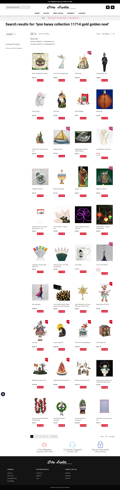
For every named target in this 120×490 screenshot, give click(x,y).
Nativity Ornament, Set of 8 (82, 380)
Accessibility (10, 481)
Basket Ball (99, 111)
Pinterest (67, 478)
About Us (9, 473)
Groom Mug (78, 265)
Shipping (38, 475)
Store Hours (10, 475)
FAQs (37, 478)
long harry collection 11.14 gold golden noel (42, 41)
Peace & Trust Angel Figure (60, 73)
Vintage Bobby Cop (101, 73)
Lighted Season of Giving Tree (61, 380)
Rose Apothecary (101, 342)
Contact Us (39, 473)
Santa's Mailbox (79, 111)
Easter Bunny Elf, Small (102, 304)
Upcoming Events (12, 478)
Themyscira (78, 73)
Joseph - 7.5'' (78, 189)
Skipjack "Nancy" (57, 149)
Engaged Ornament (37, 189)
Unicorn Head (35, 111)
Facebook (67, 473)
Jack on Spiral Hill (58, 342)
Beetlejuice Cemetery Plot (39, 380)
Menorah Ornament (58, 189)
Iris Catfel (34, 342)
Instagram (68, 475)
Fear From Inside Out (102, 265)
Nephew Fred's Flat (101, 189)
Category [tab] (9, 34)
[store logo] (61, 7)
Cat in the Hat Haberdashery (82, 342)
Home (43, 18)
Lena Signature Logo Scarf (103, 149)
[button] (108, 7)
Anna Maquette (36, 304)
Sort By (98, 34)
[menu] (60, 13)
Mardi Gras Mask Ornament (39, 73)
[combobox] (18, 7)
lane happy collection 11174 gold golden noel (42, 44)
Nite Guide (56, 111)
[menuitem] (37, 13)
